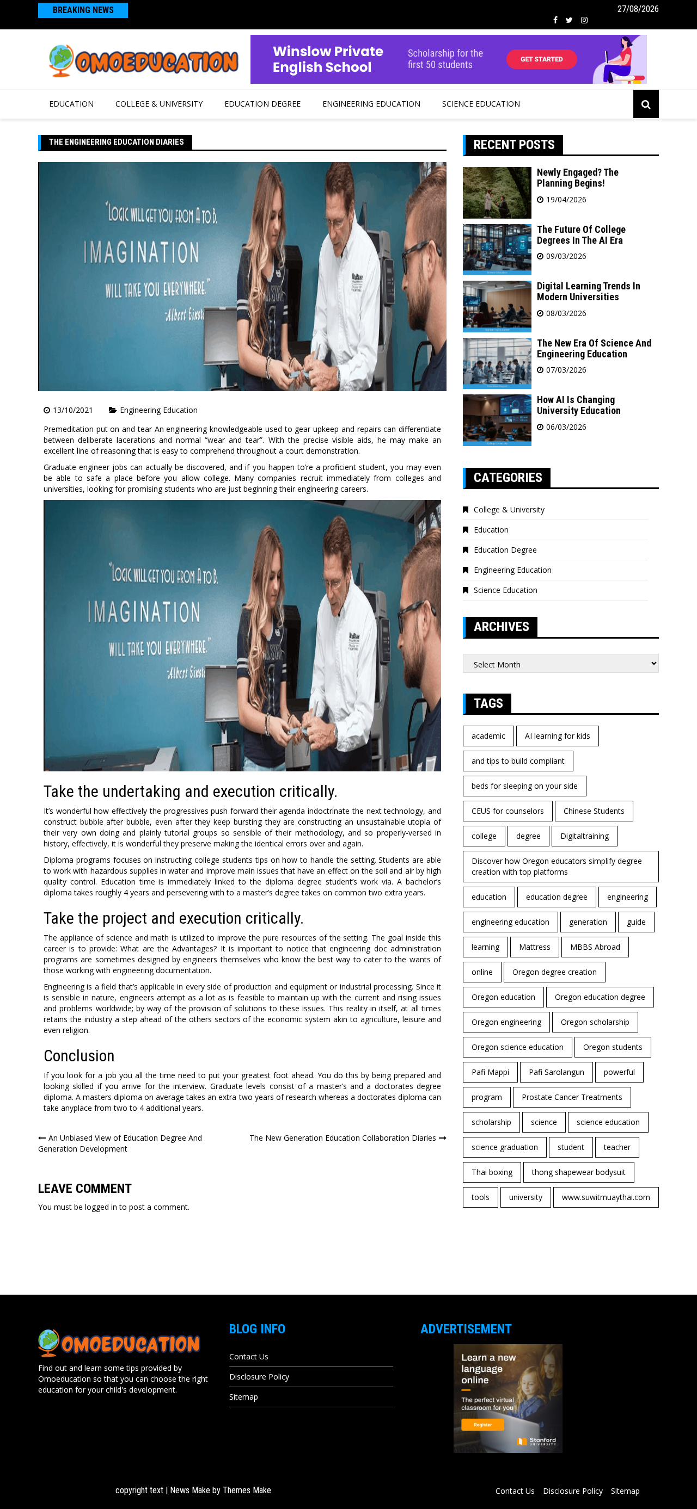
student (571, 1147)
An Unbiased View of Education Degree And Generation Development (120, 1143)
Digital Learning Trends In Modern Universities (588, 291)
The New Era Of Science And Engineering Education (594, 348)
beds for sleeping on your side (525, 786)
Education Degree (262, 103)
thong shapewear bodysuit (579, 1172)
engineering (627, 897)
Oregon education (503, 997)
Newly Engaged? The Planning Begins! (578, 177)
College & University (159, 103)
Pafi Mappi (490, 1072)
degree (528, 836)
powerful (619, 1072)
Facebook (555, 20)
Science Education (481, 103)
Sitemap (243, 1397)
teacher (617, 1147)
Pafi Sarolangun (556, 1072)
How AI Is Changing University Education (579, 405)
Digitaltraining (584, 836)
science (544, 1122)
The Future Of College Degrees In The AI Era (581, 235)
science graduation (505, 1147)
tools (481, 1197)
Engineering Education (371, 103)
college (484, 836)
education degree (557, 897)
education (489, 897)
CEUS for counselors (508, 811)
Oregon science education (518, 1047)
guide (636, 922)
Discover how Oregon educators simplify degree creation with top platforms (557, 866)
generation (588, 922)
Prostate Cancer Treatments (572, 1097)
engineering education (510, 922)
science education (608, 1122)
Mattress (535, 947)
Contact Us (248, 1356)
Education (71, 103)
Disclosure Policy (259, 1376)
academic (488, 736)
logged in (101, 1207)
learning (485, 947)
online (482, 972)
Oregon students (613, 1047)
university (525, 1197)
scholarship (491, 1122)
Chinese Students (594, 811)
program (487, 1097)
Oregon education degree (600, 997)
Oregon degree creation (554, 972)
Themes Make (247, 1490)
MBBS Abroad (595, 947)
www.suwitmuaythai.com (606, 1197)
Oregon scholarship (595, 1022)
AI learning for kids (557, 736)
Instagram (584, 20)
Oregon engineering (506, 1022)
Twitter (569, 20)
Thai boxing (492, 1172)
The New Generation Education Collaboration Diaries (342, 1138)
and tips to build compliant (518, 761)
